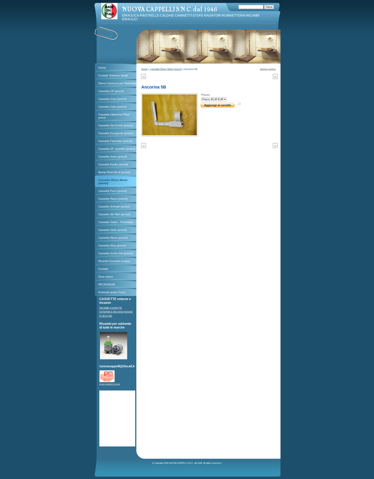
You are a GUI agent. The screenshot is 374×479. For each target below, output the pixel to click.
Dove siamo (105, 276)
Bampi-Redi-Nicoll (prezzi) (114, 172)
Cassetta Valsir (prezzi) (112, 229)
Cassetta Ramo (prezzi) (113, 198)
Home (144, 69)
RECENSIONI (106, 284)
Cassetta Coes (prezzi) (112, 98)
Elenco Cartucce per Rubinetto (117, 83)
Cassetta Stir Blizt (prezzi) (114, 214)
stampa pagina (268, 69)
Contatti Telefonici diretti (113, 75)
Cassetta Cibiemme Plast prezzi (113, 116)
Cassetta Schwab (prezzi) (114, 206)
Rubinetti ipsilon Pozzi (111, 292)
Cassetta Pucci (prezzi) (112, 190)
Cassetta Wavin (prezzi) (113, 237)
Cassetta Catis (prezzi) (112, 106)
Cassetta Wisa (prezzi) (112, 245)
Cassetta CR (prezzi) (111, 91)
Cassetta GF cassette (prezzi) (116, 148)
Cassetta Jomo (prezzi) (112, 156)
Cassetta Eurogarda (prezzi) (115, 133)
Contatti (103, 268)
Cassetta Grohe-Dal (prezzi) (115, 253)
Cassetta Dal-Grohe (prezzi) (115, 125)
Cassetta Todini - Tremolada (115, 222)
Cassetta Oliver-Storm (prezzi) (166, 69)
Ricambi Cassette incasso (114, 261)
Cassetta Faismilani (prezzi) (115, 141)
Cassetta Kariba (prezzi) (113, 164)
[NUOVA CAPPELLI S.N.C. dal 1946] (109, 11)
